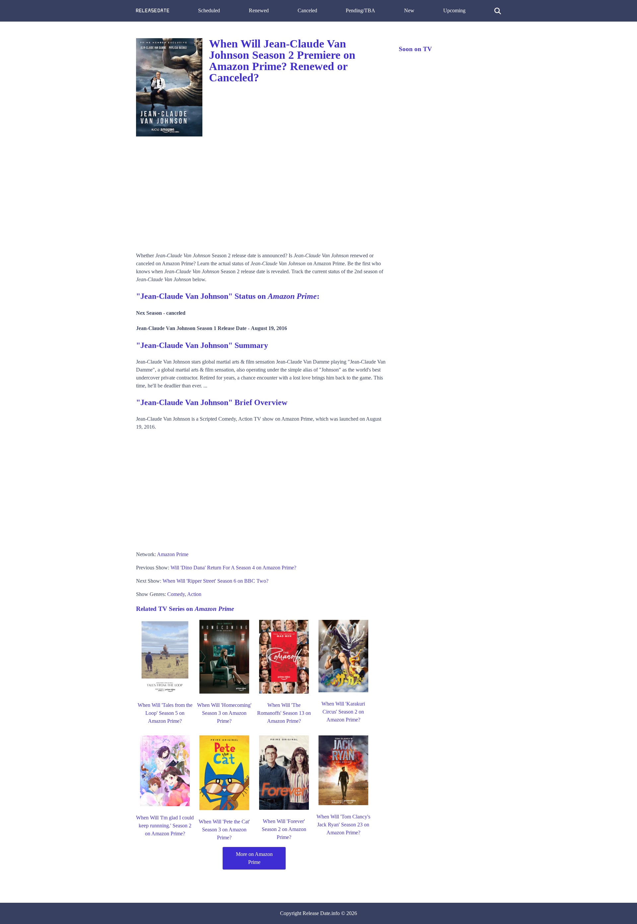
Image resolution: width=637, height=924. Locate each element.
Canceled (307, 10)
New (409, 10)
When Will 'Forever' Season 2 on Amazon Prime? (284, 829)
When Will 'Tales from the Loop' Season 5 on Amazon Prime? (165, 713)
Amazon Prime (172, 554)
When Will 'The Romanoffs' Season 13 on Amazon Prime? (284, 713)
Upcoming (454, 10)
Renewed (259, 10)
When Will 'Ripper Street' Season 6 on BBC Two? (215, 581)
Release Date (316, 913)
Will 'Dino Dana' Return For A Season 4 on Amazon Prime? (233, 567)
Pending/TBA (360, 10)
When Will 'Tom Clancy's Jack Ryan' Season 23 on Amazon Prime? (343, 824)
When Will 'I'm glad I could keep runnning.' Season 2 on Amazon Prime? (165, 825)
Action (194, 594)
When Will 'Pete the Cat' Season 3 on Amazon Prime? (224, 829)
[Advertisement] (261, 191)
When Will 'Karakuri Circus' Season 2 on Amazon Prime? (343, 711)
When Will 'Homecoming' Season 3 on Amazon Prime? (224, 713)
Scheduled (209, 10)
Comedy (176, 594)
